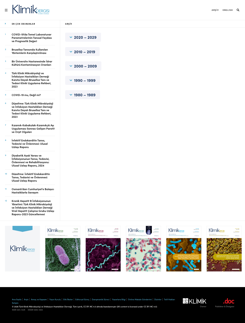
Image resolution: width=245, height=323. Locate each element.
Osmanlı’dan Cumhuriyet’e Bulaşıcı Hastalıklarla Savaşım (33, 190)
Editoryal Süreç (82, 299)
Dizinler (158, 299)
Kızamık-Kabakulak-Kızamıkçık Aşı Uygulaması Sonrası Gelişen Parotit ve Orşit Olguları (33, 128)
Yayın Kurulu (55, 299)
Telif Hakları (169, 299)
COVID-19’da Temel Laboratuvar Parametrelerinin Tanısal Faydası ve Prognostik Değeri (32, 37)
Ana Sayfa (16, 299)
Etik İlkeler (68, 299)
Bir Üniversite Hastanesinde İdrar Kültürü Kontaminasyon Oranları (32, 62)
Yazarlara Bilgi (119, 299)
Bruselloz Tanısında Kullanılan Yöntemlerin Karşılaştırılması (30, 51)
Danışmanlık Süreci (101, 299)
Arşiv (215, 9)
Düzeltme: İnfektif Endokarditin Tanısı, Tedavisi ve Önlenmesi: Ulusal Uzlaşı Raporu (31, 177)
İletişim (15, 302)
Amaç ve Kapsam (39, 299)
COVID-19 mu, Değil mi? (26, 95)
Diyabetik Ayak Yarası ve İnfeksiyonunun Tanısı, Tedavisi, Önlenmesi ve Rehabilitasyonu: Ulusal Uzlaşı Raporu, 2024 (30, 160)
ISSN (14, 310)
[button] (238, 9)
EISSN (30, 310)
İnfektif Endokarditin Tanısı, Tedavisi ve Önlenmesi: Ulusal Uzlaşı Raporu (30, 143)
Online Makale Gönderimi (140, 299)
